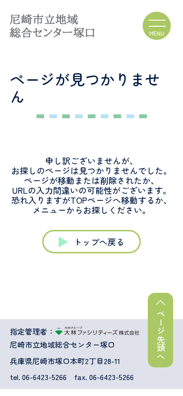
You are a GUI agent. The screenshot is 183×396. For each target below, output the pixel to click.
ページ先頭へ (161, 335)
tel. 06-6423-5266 (38, 377)
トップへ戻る (99, 242)
